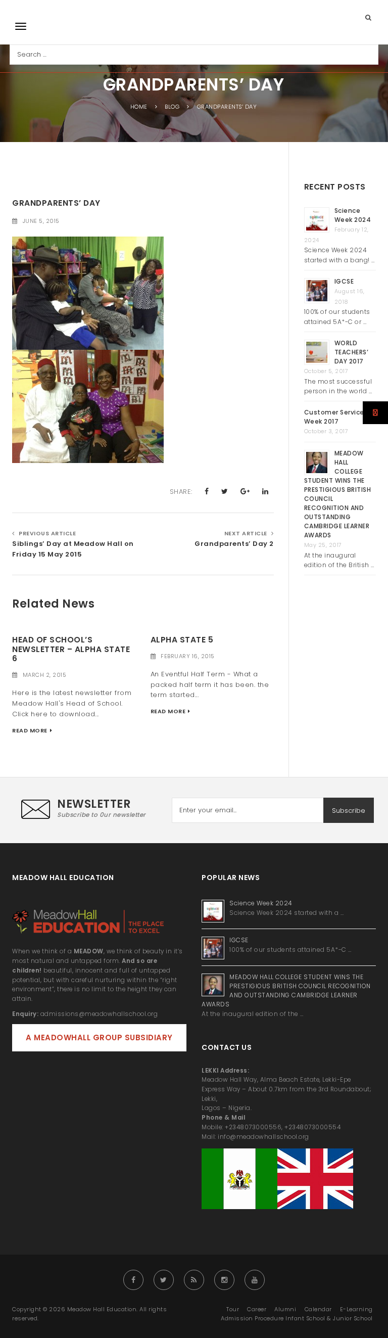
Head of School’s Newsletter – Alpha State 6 (71, 649)
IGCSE (345, 281)
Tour (232, 1309)
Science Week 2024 (352, 215)
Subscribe (348, 810)
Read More (29, 730)
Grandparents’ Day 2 (234, 543)
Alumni (285, 1309)
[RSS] (194, 1280)
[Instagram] (224, 1280)
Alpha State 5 (182, 639)
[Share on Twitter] (224, 491)
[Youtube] (255, 1280)
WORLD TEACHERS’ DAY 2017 (351, 352)
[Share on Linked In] (265, 491)
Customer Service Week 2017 (334, 417)
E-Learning (356, 1309)
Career (256, 1309)
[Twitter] (164, 1280)
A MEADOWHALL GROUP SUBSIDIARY (99, 1037)
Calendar (318, 1309)
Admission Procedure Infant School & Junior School (297, 1318)
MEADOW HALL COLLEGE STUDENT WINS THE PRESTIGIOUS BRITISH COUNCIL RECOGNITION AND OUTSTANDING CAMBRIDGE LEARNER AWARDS (286, 990)
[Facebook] (133, 1280)
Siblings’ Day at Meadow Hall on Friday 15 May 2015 (73, 549)
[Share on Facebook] (207, 491)
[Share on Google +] (245, 491)
